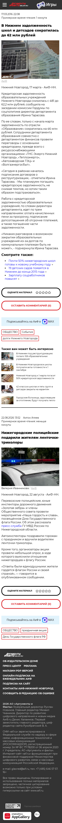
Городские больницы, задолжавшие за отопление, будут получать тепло (35, 399)
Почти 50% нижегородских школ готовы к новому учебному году (30, 262)
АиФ (4, 81)
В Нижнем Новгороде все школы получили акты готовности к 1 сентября (34, 367)
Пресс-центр (12, 665)
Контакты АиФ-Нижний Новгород (28, 688)
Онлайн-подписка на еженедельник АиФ (19, 677)
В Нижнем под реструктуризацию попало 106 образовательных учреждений (34, 356)
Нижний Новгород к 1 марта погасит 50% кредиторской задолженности (35, 377)
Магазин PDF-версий (18, 670)
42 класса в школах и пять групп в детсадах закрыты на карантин (34, 388)
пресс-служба (11, 526)
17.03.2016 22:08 (10, 14)
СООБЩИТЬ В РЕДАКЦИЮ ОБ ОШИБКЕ (28, 693)
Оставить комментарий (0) (31, 305)
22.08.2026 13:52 (10, 417)
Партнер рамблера (32, 806)
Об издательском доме (20, 661)
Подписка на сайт (16, 683)
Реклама (30, 665)
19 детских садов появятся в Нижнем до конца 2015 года (27, 269)
